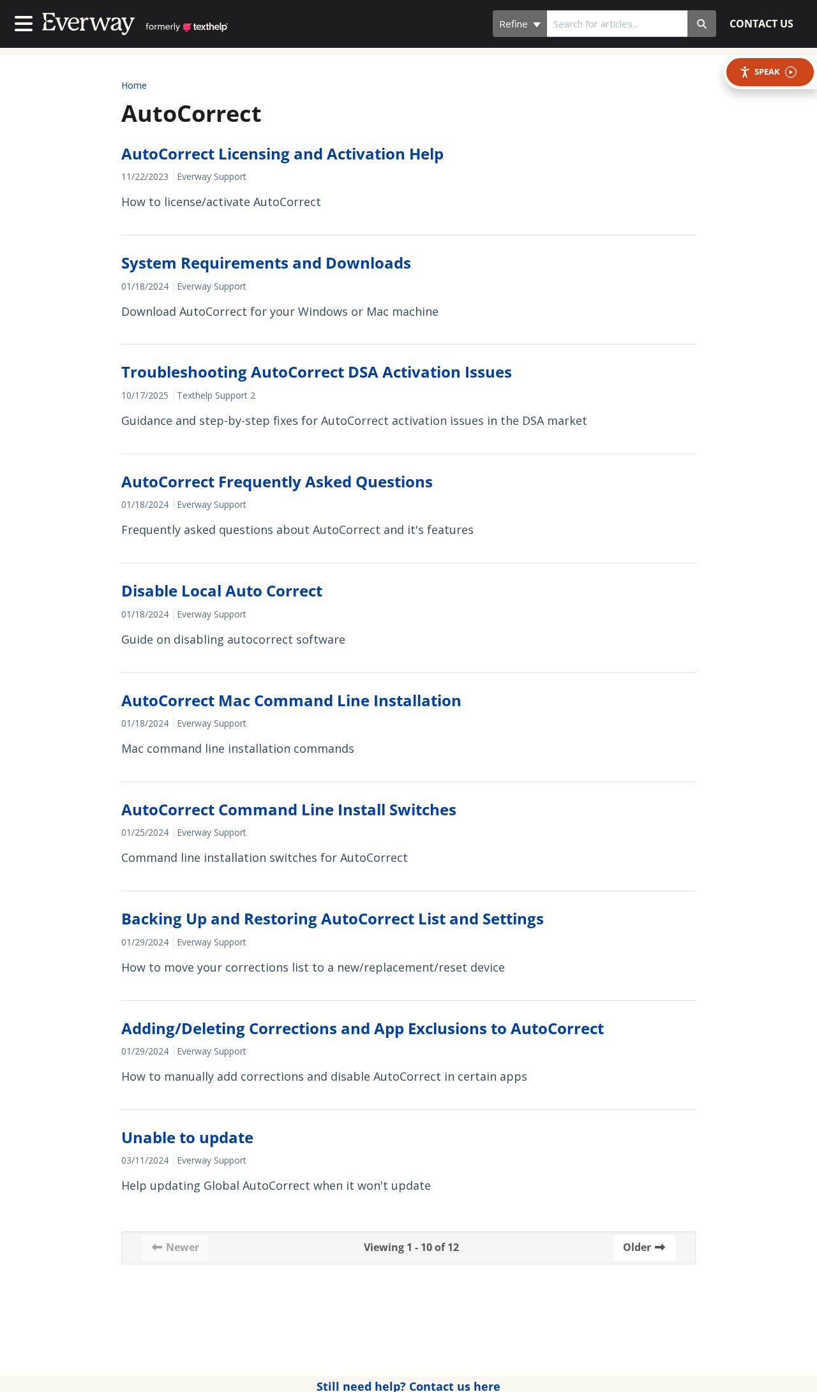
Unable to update (187, 1137)
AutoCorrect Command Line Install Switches (288, 809)
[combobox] (617, 23)
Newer (181, 1247)
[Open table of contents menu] (26, 22)
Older (638, 1247)
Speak (767, 71)
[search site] (701, 23)
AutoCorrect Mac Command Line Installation (291, 700)
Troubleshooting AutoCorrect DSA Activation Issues (316, 371)
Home (134, 85)
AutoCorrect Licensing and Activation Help (282, 153)
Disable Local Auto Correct (221, 590)
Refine (514, 23)
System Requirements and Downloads (266, 262)
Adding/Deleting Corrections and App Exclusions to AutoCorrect (362, 1028)
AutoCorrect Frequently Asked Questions (277, 481)
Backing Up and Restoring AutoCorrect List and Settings (332, 918)
